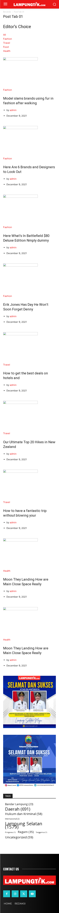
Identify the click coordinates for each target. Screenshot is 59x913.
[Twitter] (23, 893)
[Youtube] (32, 893)
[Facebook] (6, 893)
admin (13, 110)
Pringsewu (10, 832)
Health (6, 50)
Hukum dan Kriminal (23, 813)
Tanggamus (41, 832)
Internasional (12, 818)
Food (6, 46)
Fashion (7, 38)
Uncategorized (19, 837)
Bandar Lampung (19, 804)
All (4, 34)
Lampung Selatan (23, 825)
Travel (6, 42)
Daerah (17, 809)
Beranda (7, 11)
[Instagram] (15, 893)
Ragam (26, 831)
